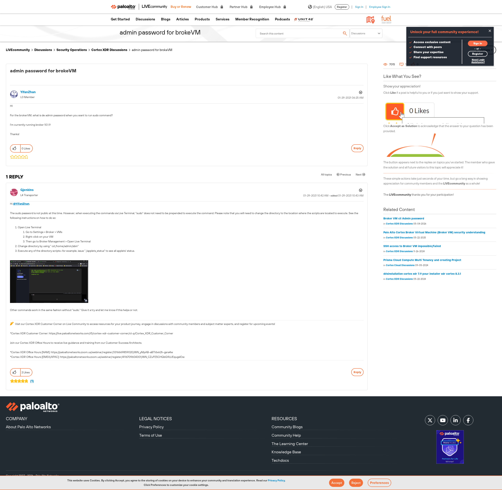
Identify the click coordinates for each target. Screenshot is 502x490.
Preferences (379, 483)
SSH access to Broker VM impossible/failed (412, 246)
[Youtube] (443, 420)
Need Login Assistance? (478, 61)
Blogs (165, 19)
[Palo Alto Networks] (72, 407)
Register (342, 6)
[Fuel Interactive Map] (371, 20)
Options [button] (360, 92)
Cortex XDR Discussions (109, 50)
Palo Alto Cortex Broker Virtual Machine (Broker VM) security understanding (434, 232)
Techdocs (280, 460)
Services (222, 19)
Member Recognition (252, 19)
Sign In (359, 6)
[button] (336, 483)
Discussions (145, 19)
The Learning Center (290, 443)
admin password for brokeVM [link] (152, 50)
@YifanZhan (21, 203)
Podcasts (282, 19)
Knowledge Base (286, 452)
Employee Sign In (379, 6)
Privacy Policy (276, 480)
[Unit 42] (304, 19)
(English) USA (322, 7)
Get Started (120, 19)
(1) (32, 381)
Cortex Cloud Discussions (400, 265)
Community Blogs (287, 427)
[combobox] (303, 33)
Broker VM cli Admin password (403, 218)
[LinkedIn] (455, 420)
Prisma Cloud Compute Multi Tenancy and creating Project (422, 260)
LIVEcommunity (18, 50)
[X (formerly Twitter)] (430, 420)
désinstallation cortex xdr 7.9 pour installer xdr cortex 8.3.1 (422, 273)
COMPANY (16, 418)
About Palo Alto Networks (28, 427)
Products (202, 19)
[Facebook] (468, 420)
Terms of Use (150, 435)
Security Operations (71, 50)
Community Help (286, 435)
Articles (182, 19)
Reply (357, 148)
